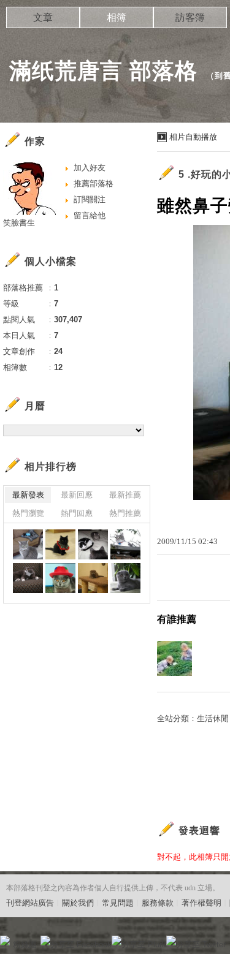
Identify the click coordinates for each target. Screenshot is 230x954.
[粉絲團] (5, 940)
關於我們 (78, 902)
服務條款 (158, 902)
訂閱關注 (89, 199)
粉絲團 (25, 944)
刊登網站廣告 (30, 902)
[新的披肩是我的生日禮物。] (60, 544)
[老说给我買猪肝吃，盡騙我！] (125, 578)
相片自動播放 (193, 137)
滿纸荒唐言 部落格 (103, 70)
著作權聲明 (201, 902)
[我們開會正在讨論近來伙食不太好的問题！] (93, 544)
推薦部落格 (93, 183)
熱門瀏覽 (28, 513)
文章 (43, 17)
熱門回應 (77, 513)
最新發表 (28, 494)
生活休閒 (213, 718)
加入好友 (89, 167)
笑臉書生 (19, 222)
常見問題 (118, 902)
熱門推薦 (125, 513)
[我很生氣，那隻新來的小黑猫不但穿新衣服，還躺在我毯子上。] (28, 544)
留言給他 (89, 215)
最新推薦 (125, 494)
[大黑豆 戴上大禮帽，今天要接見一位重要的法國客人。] (60, 578)
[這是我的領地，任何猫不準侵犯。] (93, 578)
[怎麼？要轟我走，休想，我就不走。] (28, 578)
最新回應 (77, 494)
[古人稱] (125, 544)
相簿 (116, 17)
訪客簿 (190, 17)
